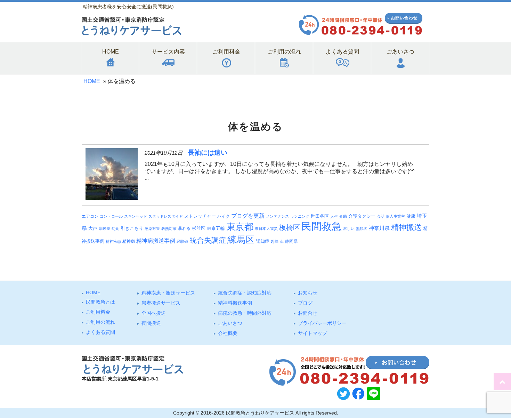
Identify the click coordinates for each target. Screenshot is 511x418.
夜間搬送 (151, 323)
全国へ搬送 (153, 313)
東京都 (239, 227)
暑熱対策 (169, 228)
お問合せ (307, 313)
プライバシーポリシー (322, 323)
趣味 (274, 241)
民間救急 (321, 226)
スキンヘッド (135, 216)
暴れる (184, 228)
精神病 (128, 241)
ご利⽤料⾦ (98, 312)
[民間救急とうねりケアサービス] (131, 34)
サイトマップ (312, 333)
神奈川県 (379, 228)
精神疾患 (113, 241)
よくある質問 (100, 332)
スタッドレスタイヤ (165, 216)
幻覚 (115, 228)
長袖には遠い (207, 152)
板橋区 (289, 227)
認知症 (262, 241)
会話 (380, 216)
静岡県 (291, 241)
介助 (343, 216)
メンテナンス (277, 216)
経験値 (182, 241)
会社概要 (227, 333)
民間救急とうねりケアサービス (260, 413)
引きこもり (132, 228)
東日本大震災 (266, 228)
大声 (92, 228)
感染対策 (152, 228)
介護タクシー (361, 216)
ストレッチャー (200, 216)
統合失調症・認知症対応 (244, 293)
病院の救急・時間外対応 (244, 313)
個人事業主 (395, 216)
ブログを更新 (248, 216)
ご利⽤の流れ (100, 322)
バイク (223, 216)
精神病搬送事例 (155, 241)
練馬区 (240, 239)
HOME (91, 81)
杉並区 (198, 228)
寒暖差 (104, 228)
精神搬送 (406, 227)
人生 (334, 216)
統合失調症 (207, 240)
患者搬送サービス (160, 303)
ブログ (305, 303)
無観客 (361, 228)
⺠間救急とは (100, 302)
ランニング (299, 216)
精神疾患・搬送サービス (168, 293)
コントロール (111, 216)
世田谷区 (320, 216)
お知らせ (307, 293)
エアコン (90, 216)
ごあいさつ (230, 323)
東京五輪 (216, 228)
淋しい (349, 228)
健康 (410, 216)
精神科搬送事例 (235, 303)
